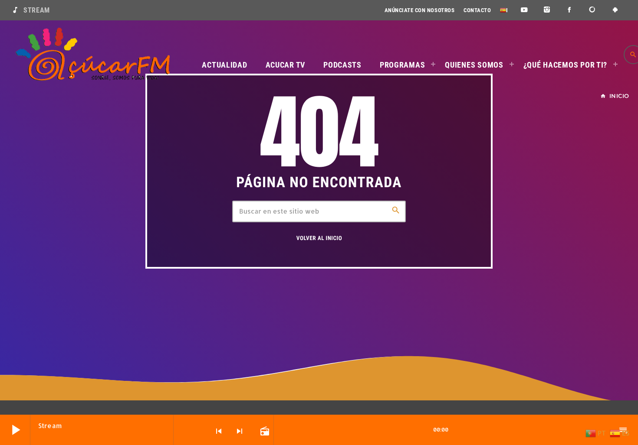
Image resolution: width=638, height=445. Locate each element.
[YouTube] (524, 10)
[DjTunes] (592, 10)
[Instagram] (547, 10)
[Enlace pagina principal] (92, 54)
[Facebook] (569, 10)
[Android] (615, 10)
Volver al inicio (319, 238)
